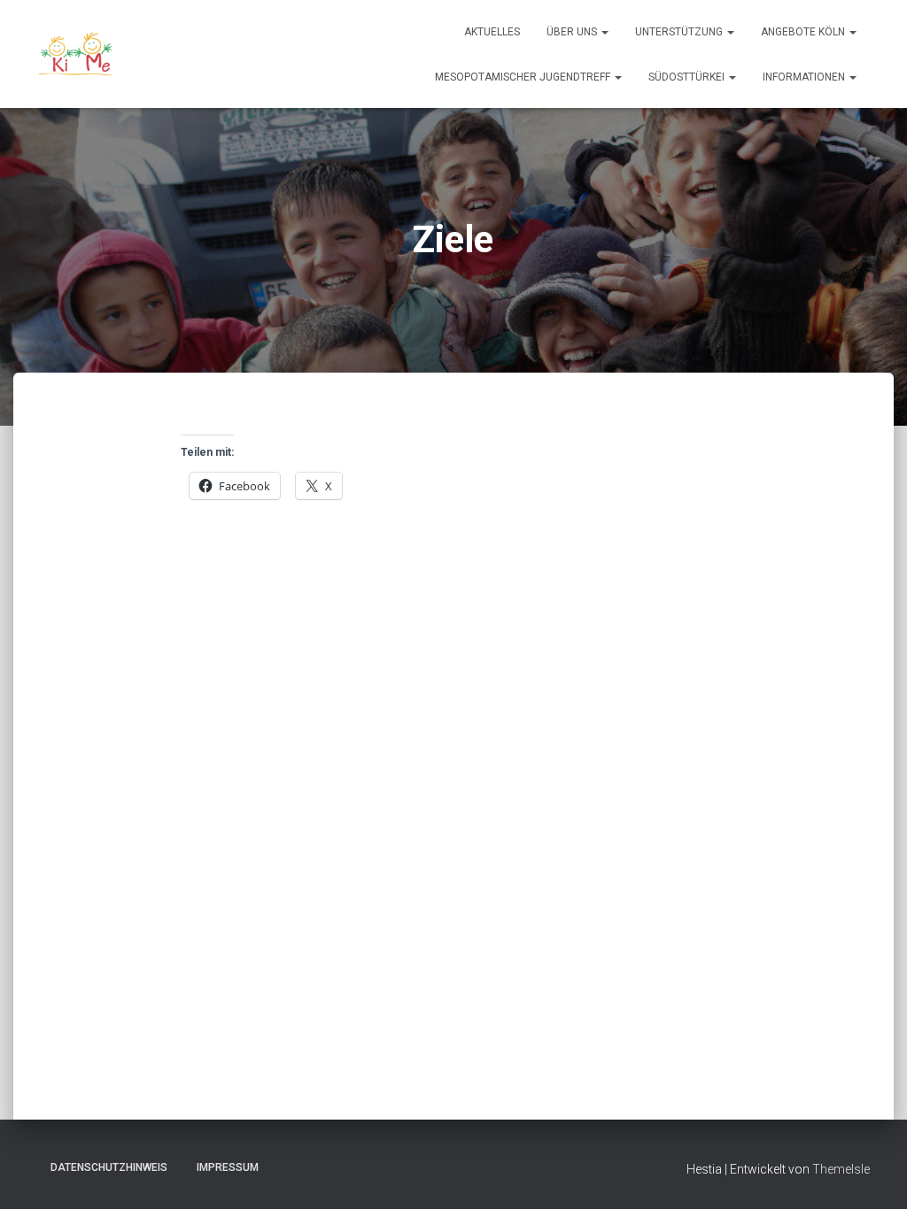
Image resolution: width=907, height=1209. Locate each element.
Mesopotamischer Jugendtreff (524, 77)
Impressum (228, 1167)
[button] (604, 32)
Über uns (573, 32)
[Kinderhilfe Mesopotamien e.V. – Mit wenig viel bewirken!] (76, 54)
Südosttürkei (687, 77)
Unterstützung (680, 32)
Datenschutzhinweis (108, 1167)
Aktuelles (492, 32)
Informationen (805, 77)
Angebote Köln (804, 32)
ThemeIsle (841, 1169)
